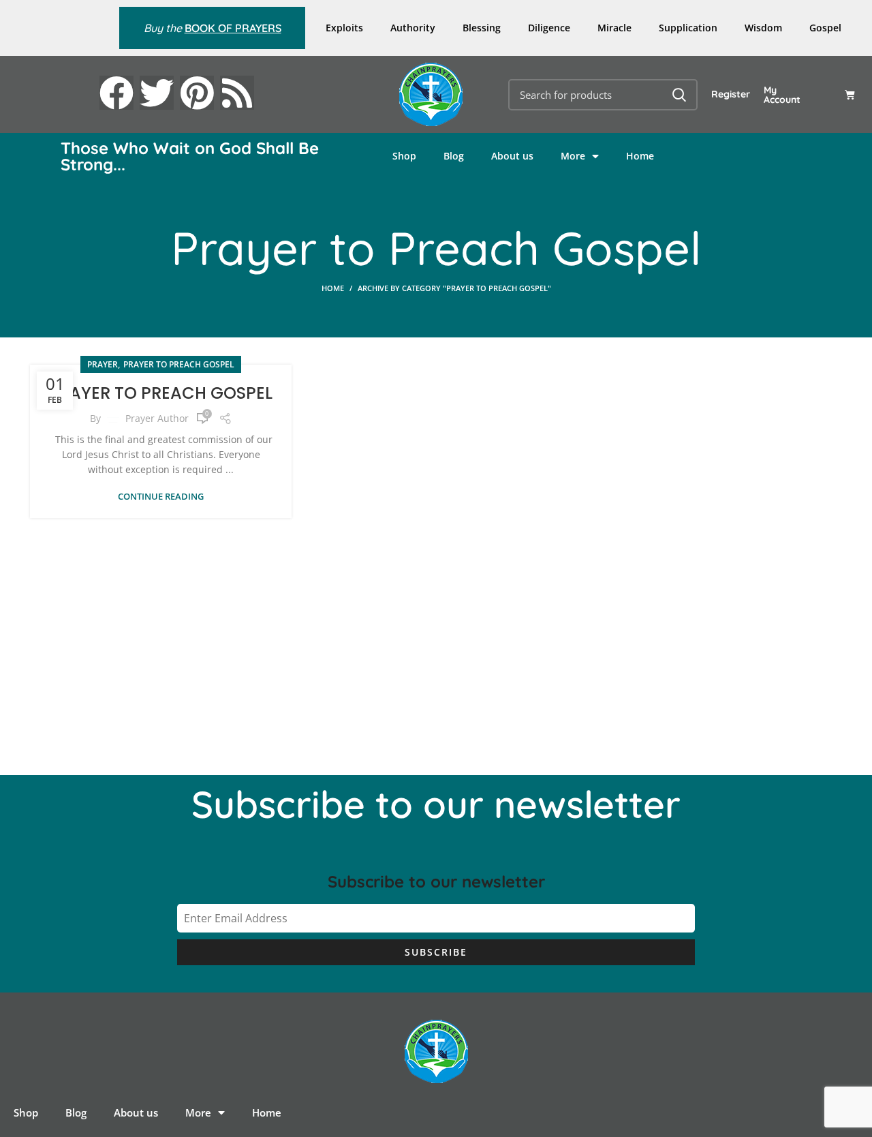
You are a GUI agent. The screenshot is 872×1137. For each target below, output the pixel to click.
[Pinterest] (197, 93)
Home (640, 155)
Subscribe (436, 951)
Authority (412, 27)
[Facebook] (116, 93)
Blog (453, 155)
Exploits (344, 27)
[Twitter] (157, 93)
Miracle (614, 27)
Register (730, 94)
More (573, 155)
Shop (404, 155)
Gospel (825, 27)
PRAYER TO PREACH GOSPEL (160, 393)
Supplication (688, 27)
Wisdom (763, 27)
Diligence (549, 27)
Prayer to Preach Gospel (178, 364)
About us (512, 155)
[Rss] (237, 93)
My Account (782, 95)
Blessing (482, 27)
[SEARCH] (679, 94)
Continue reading (161, 496)
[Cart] (850, 94)
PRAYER (102, 364)
